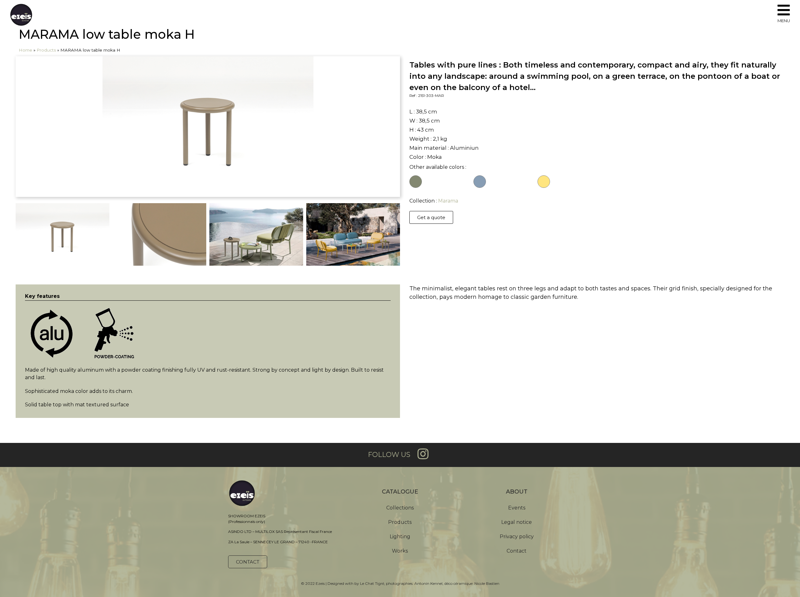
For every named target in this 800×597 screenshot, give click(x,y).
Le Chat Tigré (372, 583)
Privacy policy (517, 536)
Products (46, 50)
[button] (431, 217)
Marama (448, 201)
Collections (400, 508)
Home (25, 50)
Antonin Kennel (428, 583)
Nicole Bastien (486, 583)
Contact (517, 551)
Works (400, 551)
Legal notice (516, 522)
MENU (784, 20)
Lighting (400, 536)
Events (516, 508)
